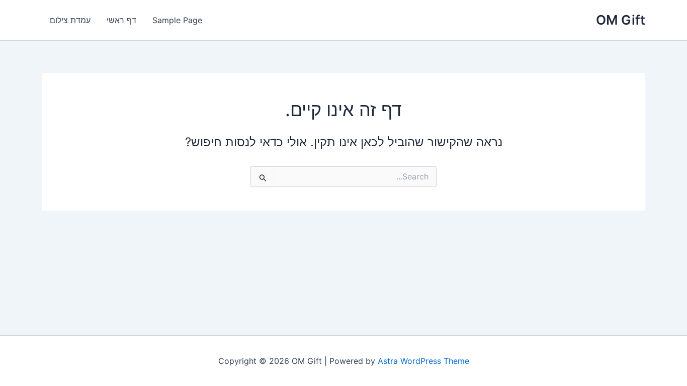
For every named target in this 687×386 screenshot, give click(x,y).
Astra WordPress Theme (423, 361)
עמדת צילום (70, 20)
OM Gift (620, 20)
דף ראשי (121, 20)
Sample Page (177, 20)
